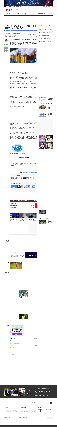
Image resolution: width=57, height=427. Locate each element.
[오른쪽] (21, 262)
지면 (48, 6)
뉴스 (46, 25)
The (50, 13)
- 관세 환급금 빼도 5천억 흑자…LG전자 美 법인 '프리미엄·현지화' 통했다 (12, 410)
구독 (46, 6)
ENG (44, 6)
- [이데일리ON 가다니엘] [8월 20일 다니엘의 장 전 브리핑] (28, 410)
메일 (5, 49)
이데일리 (13, 10)
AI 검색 (8, 13)
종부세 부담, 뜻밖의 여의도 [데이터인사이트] (40, 389)
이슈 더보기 (18, 175)
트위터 (7, 48)
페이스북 (5, 48)
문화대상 (39, 409)
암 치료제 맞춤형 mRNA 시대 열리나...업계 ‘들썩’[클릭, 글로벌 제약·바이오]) (20, 256)
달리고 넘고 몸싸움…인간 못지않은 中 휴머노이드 (41, 388)
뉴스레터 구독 (32, 235)
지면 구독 (36, 235)
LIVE (5, 6)
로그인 (52, 6)
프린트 (7, 49)
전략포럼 (42, 409)
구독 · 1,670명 (19, 183)
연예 (51, 25)
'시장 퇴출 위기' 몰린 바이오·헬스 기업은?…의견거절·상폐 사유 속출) (19, 255)
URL (7, 51)
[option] (21, 6)
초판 (49, 6)
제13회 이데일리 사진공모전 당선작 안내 (14, 402)
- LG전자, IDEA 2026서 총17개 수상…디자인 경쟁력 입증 (11, 411)
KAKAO (5, 51)
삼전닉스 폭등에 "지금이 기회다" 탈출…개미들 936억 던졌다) (18, 257)
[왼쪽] (20, 262)
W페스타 (46, 409)
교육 (20, 14)
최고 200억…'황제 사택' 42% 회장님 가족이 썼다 (41, 395)
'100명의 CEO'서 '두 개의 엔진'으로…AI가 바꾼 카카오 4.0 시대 (43, 392)
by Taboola (8, 241)
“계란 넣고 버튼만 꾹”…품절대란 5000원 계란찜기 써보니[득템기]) (18, 252)
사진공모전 (49, 409)
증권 (49, 25)
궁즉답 (14, 183)
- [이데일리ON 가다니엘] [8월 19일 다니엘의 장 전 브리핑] (28, 411)
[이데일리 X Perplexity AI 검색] (20, 30)
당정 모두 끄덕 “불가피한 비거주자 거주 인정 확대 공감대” (42, 391)
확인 (51, 402)
